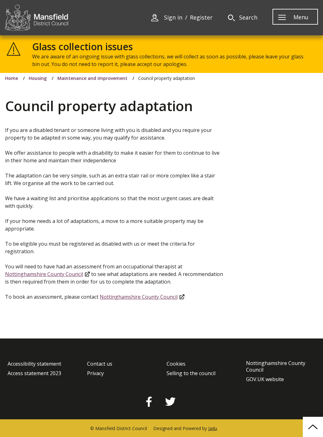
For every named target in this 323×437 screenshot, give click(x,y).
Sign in (173, 17)
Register (201, 17)
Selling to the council (191, 373)
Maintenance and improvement (92, 78)
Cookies (176, 364)
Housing (38, 78)
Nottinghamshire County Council (275, 366)
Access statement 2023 (34, 373)
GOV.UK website (265, 379)
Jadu (212, 428)
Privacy (95, 373)
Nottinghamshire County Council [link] (44, 274)
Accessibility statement (34, 364)
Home (11, 78)
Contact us (99, 364)
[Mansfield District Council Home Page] (36, 18)
